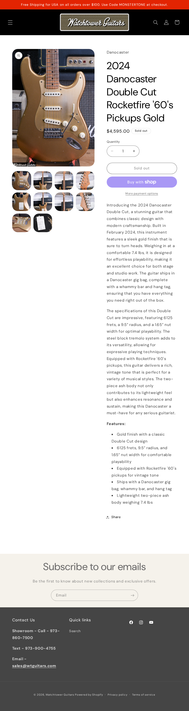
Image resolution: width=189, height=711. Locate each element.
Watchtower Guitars (60, 695)
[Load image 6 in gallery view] (42, 201)
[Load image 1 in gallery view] (21, 180)
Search (75, 631)
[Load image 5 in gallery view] (21, 201)
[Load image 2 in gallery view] (42, 180)
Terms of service (143, 695)
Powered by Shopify (89, 695)
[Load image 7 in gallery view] (64, 201)
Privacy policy (117, 695)
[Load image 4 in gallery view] (85, 180)
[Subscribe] (132, 595)
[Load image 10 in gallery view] (42, 223)
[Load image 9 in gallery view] (21, 223)
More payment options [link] (141, 193)
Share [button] (116, 517)
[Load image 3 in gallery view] (64, 180)
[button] (10, 22)
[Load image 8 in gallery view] (85, 201)
